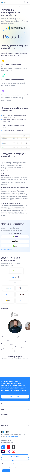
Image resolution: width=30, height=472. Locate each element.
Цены (3, 409)
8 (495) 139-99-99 (6, 440)
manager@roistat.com (7, 442)
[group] (15, 326)
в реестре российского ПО (12, 436)
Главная (3, 6)
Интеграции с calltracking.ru (22, 6)
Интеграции (10, 6)
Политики (4, 468)
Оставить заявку (15, 396)
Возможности (5, 404)
